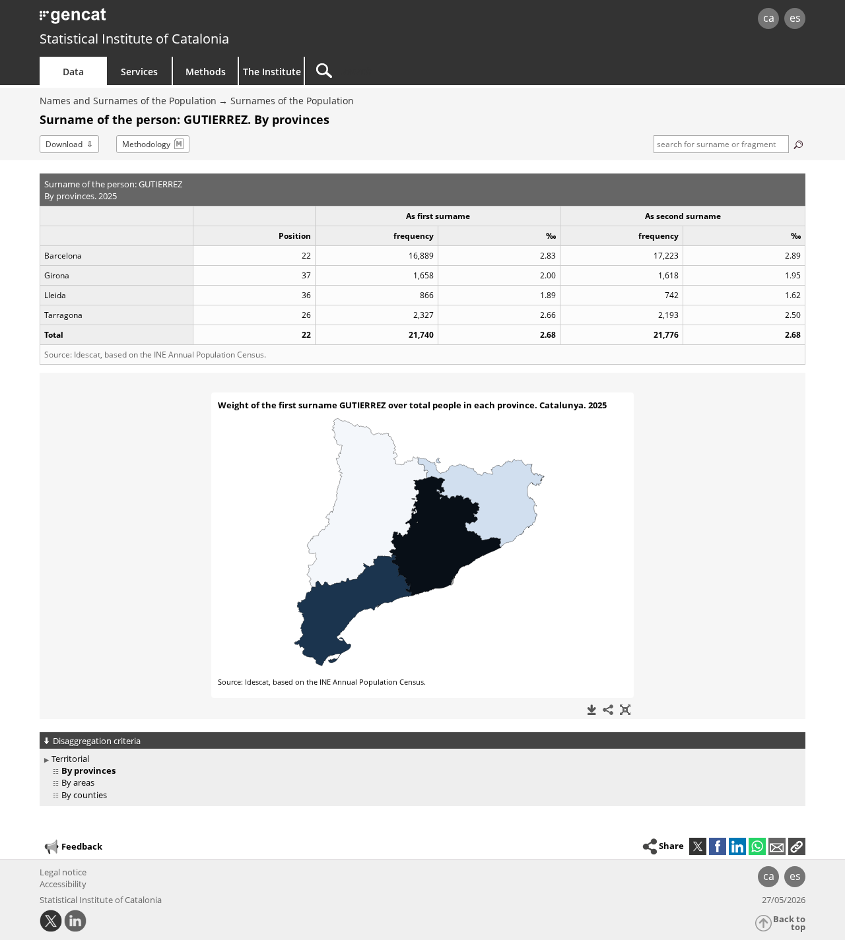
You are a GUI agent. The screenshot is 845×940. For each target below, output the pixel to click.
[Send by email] (777, 846)
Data (73, 71)
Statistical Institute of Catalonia (134, 38)
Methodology (146, 144)
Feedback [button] (81, 846)
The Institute (272, 71)
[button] (796, 846)
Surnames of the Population (292, 100)
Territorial (70, 759)
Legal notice (63, 872)
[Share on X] (697, 846)
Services (139, 71)
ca (768, 18)
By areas (77, 782)
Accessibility (63, 884)
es (795, 18)
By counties (84, 795)
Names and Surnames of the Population (128, 100)
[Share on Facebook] (717, 846)
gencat (193, 19)
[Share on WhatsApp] (757, 846)
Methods (206, 71)
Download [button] (64, 144)
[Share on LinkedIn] (737, 846)
